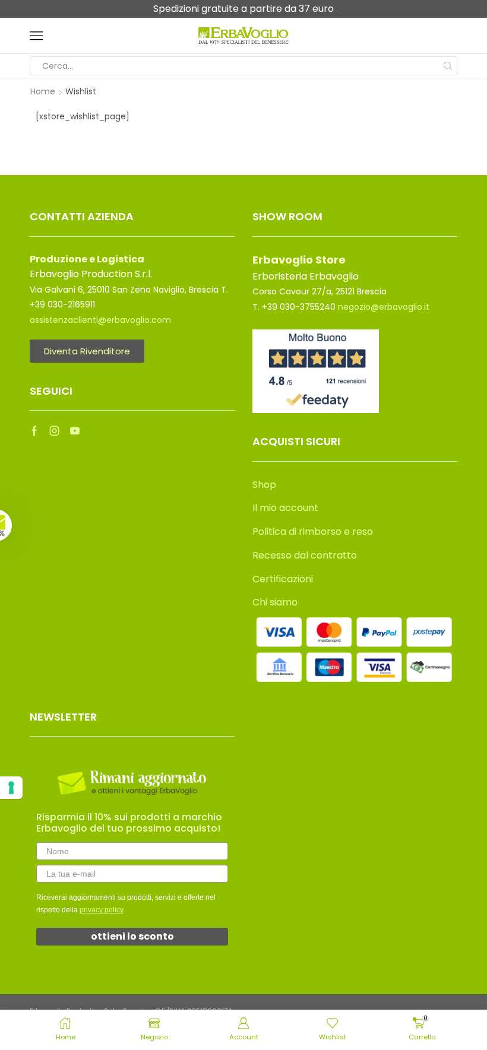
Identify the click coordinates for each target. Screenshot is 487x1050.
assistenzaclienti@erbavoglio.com (100, 320)
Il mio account (285, 508)
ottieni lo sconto (132, 936)
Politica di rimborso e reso (312, 531)
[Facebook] (34, 431)
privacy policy (101, 910)
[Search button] (448, 66)
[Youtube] (75, 431)
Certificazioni (282, 579)
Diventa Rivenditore (87, 351)
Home (42, 91)
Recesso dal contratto (304, 555)
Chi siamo (275, 602)
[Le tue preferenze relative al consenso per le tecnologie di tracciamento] (11, 787)
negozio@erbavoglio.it (383, 307)
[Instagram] (54, 431)
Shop (264, 484)
